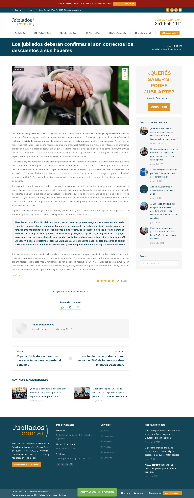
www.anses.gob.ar (25, 237)
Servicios (108, 441)
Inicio (106, 430)
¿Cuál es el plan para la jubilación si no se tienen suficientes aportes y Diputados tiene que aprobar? (48, 392)
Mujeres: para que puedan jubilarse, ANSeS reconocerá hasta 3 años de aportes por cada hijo (163, 233)
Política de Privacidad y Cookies (52, 495)
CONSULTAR (159, 107)
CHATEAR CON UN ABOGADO (97, 492)
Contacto (108, 457)
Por (80, 291)
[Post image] (19, 393)
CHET (36, 495)
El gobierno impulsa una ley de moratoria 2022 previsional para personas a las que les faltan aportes (110, 392)
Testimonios (109, 452)
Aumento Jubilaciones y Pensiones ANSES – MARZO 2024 (163, 190)
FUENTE (16, 274)
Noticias (107, 447)
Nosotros (108, 436)
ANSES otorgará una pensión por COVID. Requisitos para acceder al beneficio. (163, 173)
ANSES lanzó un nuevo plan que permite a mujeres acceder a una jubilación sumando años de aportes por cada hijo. (164, 210)
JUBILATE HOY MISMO (124, 4)
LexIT (19, 491)
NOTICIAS (18, 70)
